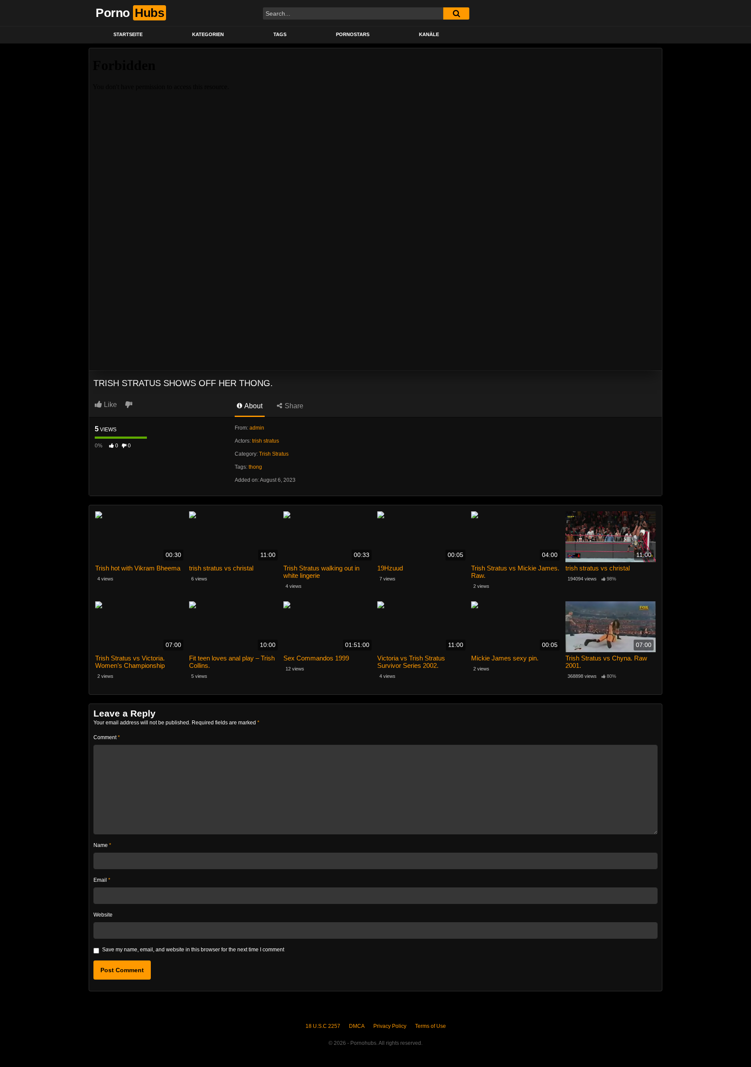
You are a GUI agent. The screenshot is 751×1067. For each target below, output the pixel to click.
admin (256, 428)
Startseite (128, 34)
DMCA (357, 1026)
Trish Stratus (274, 454)
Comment (106, 737)
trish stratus (265, 441)
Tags (279, 34)
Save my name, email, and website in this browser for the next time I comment (193, 950)
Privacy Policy (389, 1026)
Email (101, 880)
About (253, 406)
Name (102, 845)
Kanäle (429, 34)
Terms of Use (430, 1026)
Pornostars (352, 34)
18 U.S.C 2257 (323, 1026)
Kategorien (208, 34)
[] (456, 13)
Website (103, 915)
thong (255, 467)
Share (293, 406)
